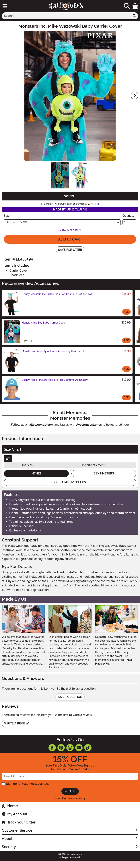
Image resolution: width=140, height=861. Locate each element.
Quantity (128, 215)
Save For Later (70, 249)
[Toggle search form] (127, 6)
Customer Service (17, 830)
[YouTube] (79, 747)
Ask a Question (70, 697)
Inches (36, 473)
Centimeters (104, 473)
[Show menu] (5, 6)
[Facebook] (52, 747)
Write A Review (16, 723)
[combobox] (66, 15)
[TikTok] (88, 747)
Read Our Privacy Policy (70, 798)
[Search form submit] (134, 15)
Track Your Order (21, 822)
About (7, 838)
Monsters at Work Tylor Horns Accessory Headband (53, 351)
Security (9, 847)
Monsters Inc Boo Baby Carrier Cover (44, 322)
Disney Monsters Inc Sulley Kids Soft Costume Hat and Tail (57, 294)
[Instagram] (70, 747)
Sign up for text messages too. (27, 783)
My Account (17, 814)
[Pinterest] (61, 747)
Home (12, 806)
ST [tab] (8, 458)
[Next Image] (134, 95)
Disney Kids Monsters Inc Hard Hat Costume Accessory (55, 379)
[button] (135, 6)
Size (6, 215)
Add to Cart (70, 239)
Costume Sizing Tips (70, 482)
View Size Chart (70, 230)
